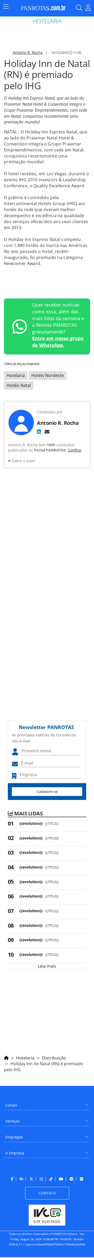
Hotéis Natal (19, 385)
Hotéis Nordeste (47, 375)
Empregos (14, 1137)
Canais (11, 1105)
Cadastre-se (47, 791)
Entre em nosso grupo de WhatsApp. (58, 341)
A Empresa (14, 1152)
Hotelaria (16, 375)
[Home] (6, 1057)
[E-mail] (47, 431)
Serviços (12, 1121)
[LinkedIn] (39, 431)
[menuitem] (47, 1103)
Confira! (74, 450)
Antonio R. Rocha (28, 52)
